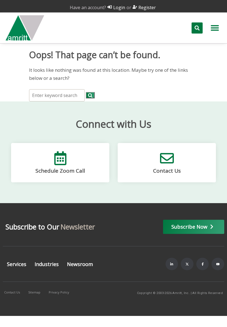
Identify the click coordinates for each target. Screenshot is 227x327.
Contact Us (167, 170)
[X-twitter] (187, 264)
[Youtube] (217, 264)
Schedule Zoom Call (60, 170)
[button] (214, 27)
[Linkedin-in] (172, 264)
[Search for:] (57, 95)
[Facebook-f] (202, 264)
